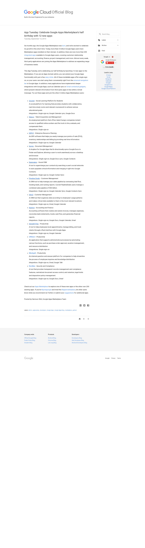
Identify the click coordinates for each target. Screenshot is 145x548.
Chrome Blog (52, 340)
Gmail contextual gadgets (76, 87)
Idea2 (31, 195)
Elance (31, 117)
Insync (31, 146)
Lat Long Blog (52, 342)
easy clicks (49, 77)
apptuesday (36, 310)
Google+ (108, 83)
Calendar (108, 81)
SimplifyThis (34, 224)
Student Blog (28, 342)
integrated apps (30, 55)
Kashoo (32, 208)
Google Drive (108, 85)
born (63, 46)
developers (43, 310)
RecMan (32, 266)
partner (75, 310)
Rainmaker (33, 162)
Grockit (32, 101)
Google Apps (50, 310)
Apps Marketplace (41, 286)
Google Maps (108, 86)
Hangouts (109, 79)
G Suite (108, 75)
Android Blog (52, 338)
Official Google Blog (30, 338)
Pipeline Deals (34, 178)
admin (30, 310)
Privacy (113, 358)
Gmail (108, 77)
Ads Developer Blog (78, 340)
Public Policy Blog (29, 340)
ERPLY (31, 133)
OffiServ (32, 237)
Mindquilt (32, 253)
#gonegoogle (46, 290)
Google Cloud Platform (109, 88)
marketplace (68, 310)
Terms (119, 358)
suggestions (69, 293)
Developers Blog (77, 338)
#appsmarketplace (68, 290)
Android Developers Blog (79, 342)
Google (107, 358)
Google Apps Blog (60, 310)
